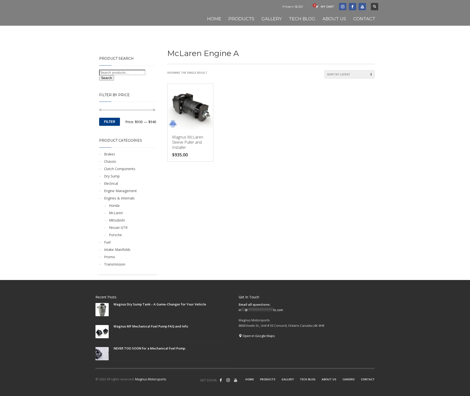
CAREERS (348, 379)
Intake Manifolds (117, 249)
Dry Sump (112, 176)
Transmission (114, 264)
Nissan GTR (118, 227)
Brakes (109, 154)
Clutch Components (119, 168)
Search (106, 78)
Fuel (107, 242)
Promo (109, 257)
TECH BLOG (308, 379)
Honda (114, 205)
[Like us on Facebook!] (220, 380)
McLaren (116, 212)
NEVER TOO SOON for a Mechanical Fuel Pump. (150, 348)
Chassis (110, 161)
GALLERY (288, 379)
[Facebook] (352, 6)
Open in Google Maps (258, 336)
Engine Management (120, 190)
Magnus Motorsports (150, 379)
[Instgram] (342, 6)
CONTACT (368, 379)
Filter (109, 122)
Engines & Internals (119, 198)
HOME (249, 379)
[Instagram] (228, 380)
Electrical (111, 183)
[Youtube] (362, 6)
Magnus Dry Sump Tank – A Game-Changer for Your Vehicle (160, 304)
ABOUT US (329, 379)
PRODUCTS (267, 379)
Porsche (115, 235)
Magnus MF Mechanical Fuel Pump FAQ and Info (151, 326)
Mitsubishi (117, 220)
